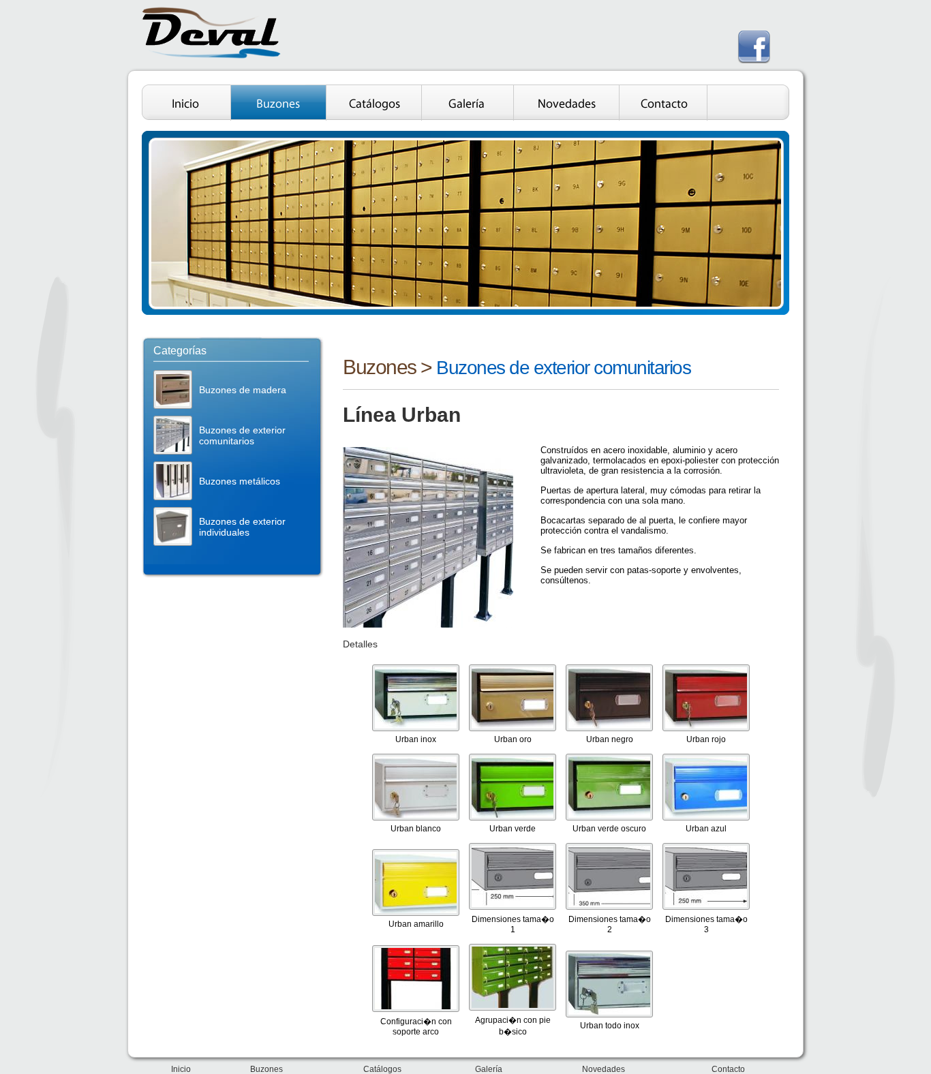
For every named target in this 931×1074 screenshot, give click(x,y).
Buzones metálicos (239, 481)
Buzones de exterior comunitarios (242, 435)
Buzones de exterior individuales (242, 527)
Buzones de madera (242, 389)
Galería (488, 1069)
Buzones (379, 367)
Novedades (603, 1069)
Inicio (181, 1069)
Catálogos (382, 1069)
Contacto (728, 1069)
